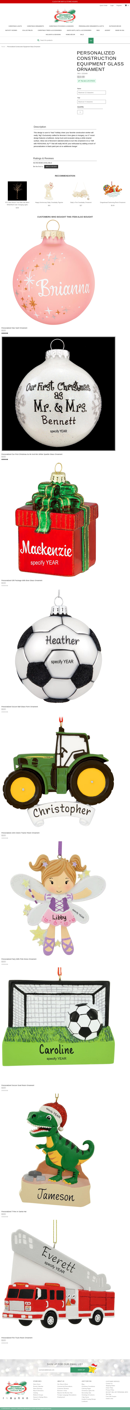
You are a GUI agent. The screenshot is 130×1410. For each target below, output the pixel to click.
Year (78, 98)
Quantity (80, 107)
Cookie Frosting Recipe (89, 1399)
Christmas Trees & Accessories (50, 30)
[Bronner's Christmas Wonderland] (65, 16)
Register (119, 5)
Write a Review (51, 166)
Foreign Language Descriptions (66, 1395)
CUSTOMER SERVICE (113, 1381)
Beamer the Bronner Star (65, 1393)
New (98, 30)
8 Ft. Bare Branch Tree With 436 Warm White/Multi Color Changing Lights (17, 204)
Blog (83, 1384)
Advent (107, 30)
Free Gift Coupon (111, 1396)
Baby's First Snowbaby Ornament (80, 202)
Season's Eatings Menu (40, 1397)
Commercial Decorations (64, 1386)
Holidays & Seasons (53, 34)
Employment (61, 1397)
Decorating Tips (86, 1393)
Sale (82, 34)
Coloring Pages (86, 1388)
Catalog (35, 1393)
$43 (49, 205)
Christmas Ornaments (35, 26)
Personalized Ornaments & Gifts (91, 26)
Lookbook (85, 1401)
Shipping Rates (110, 1385)
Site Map (108, 1394)
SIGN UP (81, 1370)
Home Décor (70, 34)
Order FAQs (109, 1388)
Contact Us (109, 1383)
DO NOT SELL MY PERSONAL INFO (117, 1392)
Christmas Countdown (88, 1386)
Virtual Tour (36, 1399)
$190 (17, 208)
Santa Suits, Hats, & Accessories (79, 30)
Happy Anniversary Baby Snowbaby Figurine (49, 202)
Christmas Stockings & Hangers (61, 26)
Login (112, 5)
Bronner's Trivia (62, 1390)
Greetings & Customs (88, 1395)
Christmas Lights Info (88, 1390)
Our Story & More (62, 1384)
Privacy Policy (110, 1390)
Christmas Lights (15, 26)
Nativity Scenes (11, 30)
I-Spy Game (85, 1397)
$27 (81, 205)
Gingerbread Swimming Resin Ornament (112, 202)
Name (79, 88)
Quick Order (103, 5)
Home (3, 46)
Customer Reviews (63, 1388)
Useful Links (109, 1398)
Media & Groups (38, 1395)
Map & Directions (38, 1390)
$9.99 (112, 205)
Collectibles (27, 30)
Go (91, 41)
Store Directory (37, 1388)
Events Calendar (38, 1386)
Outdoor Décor (115, 26)
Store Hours (36, 1384)
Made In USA (119, 30)
